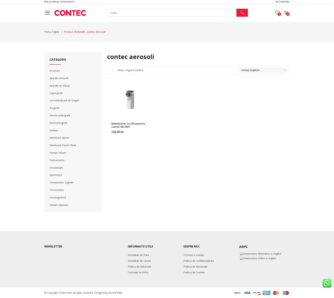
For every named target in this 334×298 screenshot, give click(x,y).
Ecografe (55, 108)
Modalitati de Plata (138, 255)
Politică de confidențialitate (199, 260)
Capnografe (56, 93)
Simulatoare (56, 167)
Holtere (54, 130)
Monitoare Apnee (59, 137)
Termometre (57, 190)
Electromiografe (59, 123)
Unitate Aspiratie (59, 205)
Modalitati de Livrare (139, 260)
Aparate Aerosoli (59, 78)
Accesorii (55, 70)
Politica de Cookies (194, 272)
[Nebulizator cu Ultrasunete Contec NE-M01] (130, 99)
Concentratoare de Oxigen (64, 100)
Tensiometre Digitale (61, 182)
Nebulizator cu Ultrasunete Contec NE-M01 (128, 125)
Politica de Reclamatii (196, 266)
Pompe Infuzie (58, 152)
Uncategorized (58, 197)
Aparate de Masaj (60, 85)
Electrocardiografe (60, 115)
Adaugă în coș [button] (148, 129)
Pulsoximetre (57, 160)
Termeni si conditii (194, 255)
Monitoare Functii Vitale (63, 145)
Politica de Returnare (139, 266)
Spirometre (56, 175)
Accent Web (115, 292)
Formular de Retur (138, 272)
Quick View (148, 85)
